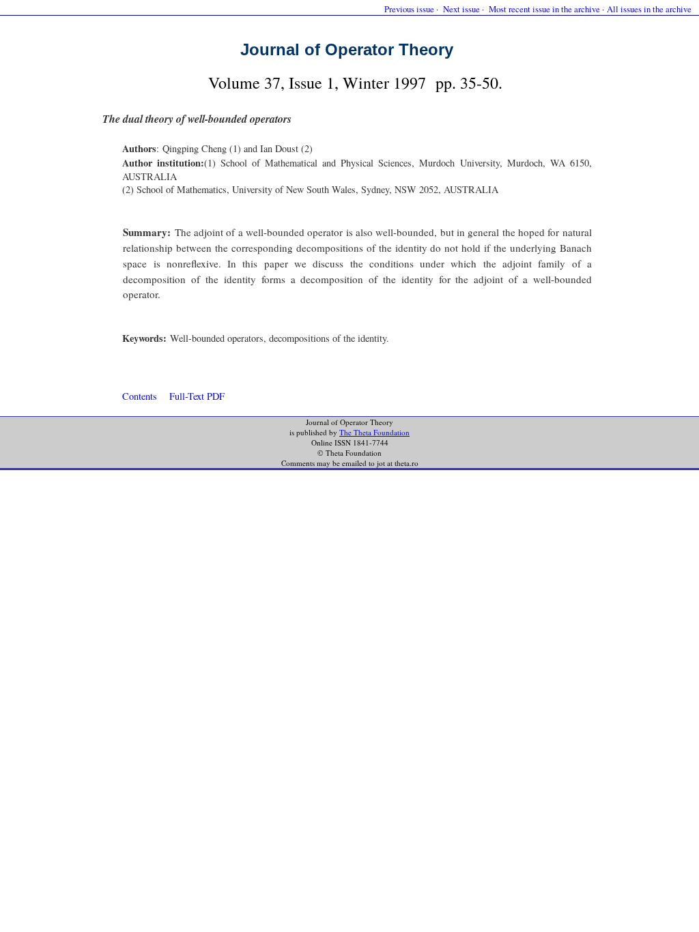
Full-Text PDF (197, 396)
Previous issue (409, 9)
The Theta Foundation (374, 432)
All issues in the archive (649, 9)
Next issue (461, 9)
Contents (139, 396)
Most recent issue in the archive (544, 9)
